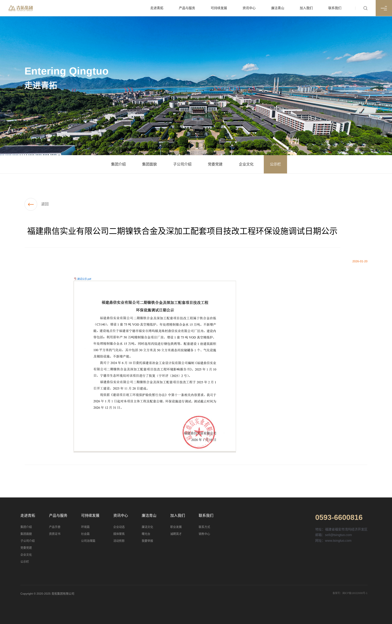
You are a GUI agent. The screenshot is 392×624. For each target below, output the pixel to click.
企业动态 (119, 526)
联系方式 (204, 526)
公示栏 (24, 561)
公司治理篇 (88, 540)
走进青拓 (156, 8)
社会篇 (85, 533)
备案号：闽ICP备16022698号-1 (350, 593)
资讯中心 (249, 8)
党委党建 (26, 547)
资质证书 (54, 533)
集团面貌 (26, 533)
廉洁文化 (147, 526)
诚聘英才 (176, 533)
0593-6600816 (339, 517)
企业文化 (26, 554)
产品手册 (54, 526)
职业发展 (176, 526)
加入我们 (306, 8)
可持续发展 (219, 8)
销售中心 (204, 533)
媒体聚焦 (119, 533)
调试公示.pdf (84, 279)
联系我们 (334, 8)
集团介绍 (26, 526)
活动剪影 (119, 540)
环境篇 (85, 526)
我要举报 (147, 540)
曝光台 (146, 533)
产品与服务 (187, 8)
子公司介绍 (27, 540)
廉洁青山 (277, 8)
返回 (45, 204)
